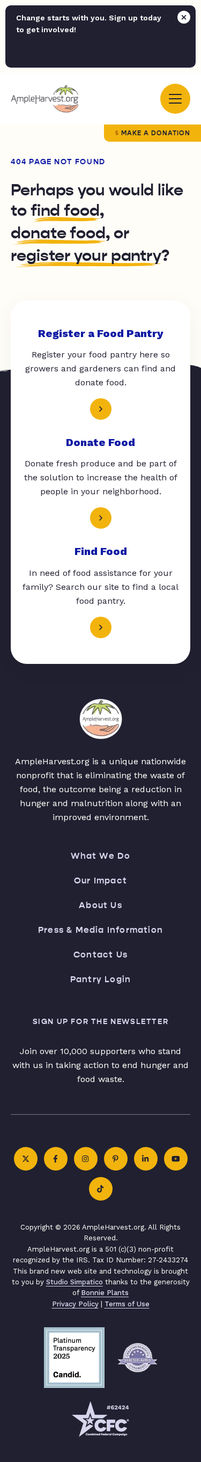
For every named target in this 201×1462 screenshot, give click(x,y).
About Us (100, 905)
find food (65, 210)
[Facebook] (56, 1159)
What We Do (101, 856)
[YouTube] (176, 1159)
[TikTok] (101, 1189)
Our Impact (100, 880)
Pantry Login (100, 979)
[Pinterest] (116, 1159)
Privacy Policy (75, 1304)
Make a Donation (155, 133)
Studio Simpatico (74, 1282)
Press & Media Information (100, 930)
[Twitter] (26, 1159)
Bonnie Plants (105, 1293)
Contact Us (100, 954)
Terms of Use (127, 1304)
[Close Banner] (183, 17)
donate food (58, 233)
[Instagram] (86, 1159)
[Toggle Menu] (175, 99)
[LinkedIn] (146, 1159)
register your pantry (86, 255)
